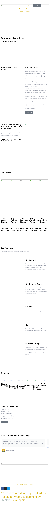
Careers (28, 8)
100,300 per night (5, 229)
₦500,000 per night (43, 229)
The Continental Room (35, 220)
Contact (27, 11)
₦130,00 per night (24, 229)
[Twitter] (8, 488)
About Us (27, 5)
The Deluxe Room (14, 220)
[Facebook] (2, 488)
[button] (2, 156)
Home (21, 5)
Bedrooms (21, 8)
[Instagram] (5, 488)
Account (21, 11)
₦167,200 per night (34, 229)
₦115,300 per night (15, 229)
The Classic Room (4, 220)
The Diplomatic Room (25, 220)
